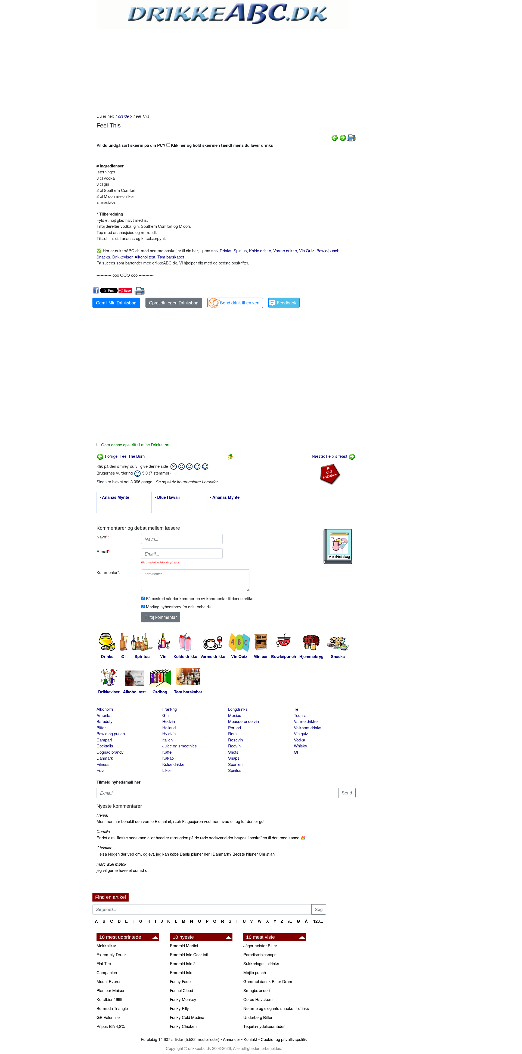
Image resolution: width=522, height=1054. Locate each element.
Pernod (234, 727)
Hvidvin (169, 733)
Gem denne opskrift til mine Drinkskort (134, 444)
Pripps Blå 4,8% (111, 1026)
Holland (169, 727)
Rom (232, 733)
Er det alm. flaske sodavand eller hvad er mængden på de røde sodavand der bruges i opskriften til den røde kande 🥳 (201, 837)
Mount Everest (110, 981)
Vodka (299, 740)
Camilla (103, 831)
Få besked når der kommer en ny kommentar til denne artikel (200, 598)
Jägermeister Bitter (260, 945)
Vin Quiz (306, 250)
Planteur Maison (111, 990)
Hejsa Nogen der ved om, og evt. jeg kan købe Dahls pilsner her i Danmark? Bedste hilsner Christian (186, 854)
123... (318, 921)
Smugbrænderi (256, 990)
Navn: (103, 537)
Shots (233, 752)
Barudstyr (105, 721)
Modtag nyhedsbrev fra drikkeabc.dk (178, 606)
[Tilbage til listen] (230, 456)
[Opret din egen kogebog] (338, 546)
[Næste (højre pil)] (343, 137)
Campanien (107, 972)
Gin (165, 715)
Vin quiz (301, 733)
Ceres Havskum (258, 999)
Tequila (300, 715)
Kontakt (250, 1039)
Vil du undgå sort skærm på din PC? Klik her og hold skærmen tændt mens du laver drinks (185, 145)
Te (296, 709)
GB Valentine (108, 1017)
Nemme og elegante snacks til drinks (276, 1008)
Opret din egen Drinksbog (173, 303)
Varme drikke (285, 250)
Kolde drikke (260, 250)
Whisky (300, 746)
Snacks (103, 257)
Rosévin (235, 740)
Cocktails (105, 746)
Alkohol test (145, 257)
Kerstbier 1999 (109, 999)
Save (127, 290)
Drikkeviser (122, 257)
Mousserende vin (243, 721)
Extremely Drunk (112, 954)
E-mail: (104, 551)
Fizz (100, 770)
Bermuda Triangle (112, 1008)
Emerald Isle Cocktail (189, 954)
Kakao (168, 758)
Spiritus (240, 250)
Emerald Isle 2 (182, 963)
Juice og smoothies (179, 746)
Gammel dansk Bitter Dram (267, 981)
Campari (104, 740)
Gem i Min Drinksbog (116, 303)
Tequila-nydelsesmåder (264, 1026)
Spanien (235, 764)
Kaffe (167, 752)
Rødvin (234, 746)
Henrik (102, 815)
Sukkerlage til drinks (261, 963)
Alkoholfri (105, 709)
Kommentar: (108, 572)
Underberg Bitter (257, 1017)
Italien (167, 740)
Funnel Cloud (181, 990)
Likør (166, 770)
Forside (122, 116)
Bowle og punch (111, 733)
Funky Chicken (183, 1026)
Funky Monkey (183, 999)
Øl (296, 752)
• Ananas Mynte (114, 497)
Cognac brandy (110, 752)
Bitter (101, 727)
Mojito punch (254, 972)
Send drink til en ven (239, 303)
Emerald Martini (184, 945)
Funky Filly (179, 1008)
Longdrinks (238, 709)
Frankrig (169, 709)
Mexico (234, 715)
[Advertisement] (226, 70)
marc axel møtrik (111, 864)
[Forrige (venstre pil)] (335, 137)
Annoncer (231, 1039)
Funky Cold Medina (187, 1017)
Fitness (103, 764)
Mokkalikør (106, 945)
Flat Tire (104, 963)
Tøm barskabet (170, 257)
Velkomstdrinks (307, 727)
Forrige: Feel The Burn (124, 456)
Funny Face (180, 981)
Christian (104, 847)
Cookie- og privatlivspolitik (284, 1039)
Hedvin (168, 721)
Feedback (286, 303)
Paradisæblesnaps (259, 954)
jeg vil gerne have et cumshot (122, 870)
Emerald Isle (181, 972)
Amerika (104, 715)
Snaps (234, 758)
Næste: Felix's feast (330, 456)
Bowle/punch (327, 250)
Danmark (105, 758)
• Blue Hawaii (167, 497)
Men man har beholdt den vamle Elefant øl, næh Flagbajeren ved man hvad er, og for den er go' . (181, 821)
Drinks (225, 250)
